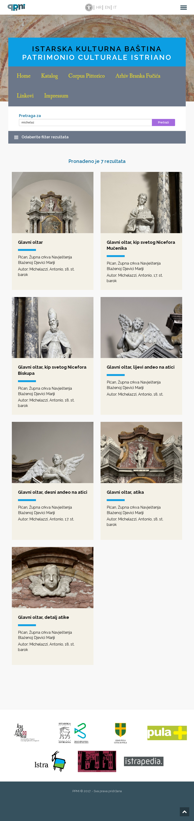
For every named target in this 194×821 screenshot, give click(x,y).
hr (98, 7)
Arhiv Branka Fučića (137, 76)
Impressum (56, 96)
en (107, 7)
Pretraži (163, 122)
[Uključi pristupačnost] (88, 7)
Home (24, 76)
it (115, 7)
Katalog (49, 76)
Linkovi (25, 96)
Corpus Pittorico (86, 76)
